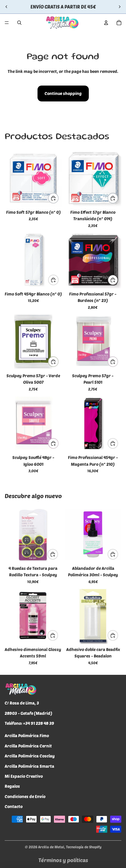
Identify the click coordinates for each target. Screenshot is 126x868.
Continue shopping (63, 93)
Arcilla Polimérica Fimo (27, 735)
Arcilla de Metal (51, 847)
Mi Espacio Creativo (24, 776)
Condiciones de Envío (25, 796)
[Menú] (6, 22)
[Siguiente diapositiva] (119, 6)
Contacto (14, 806)
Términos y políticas (63, 860)
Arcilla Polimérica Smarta (29, 766)
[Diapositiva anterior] (6, 6)
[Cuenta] (106, 22)
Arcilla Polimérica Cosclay (30, 755)
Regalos (12, 786)
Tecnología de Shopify (83, 847)
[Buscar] (19, 22)
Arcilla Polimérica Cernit (28, 745)
